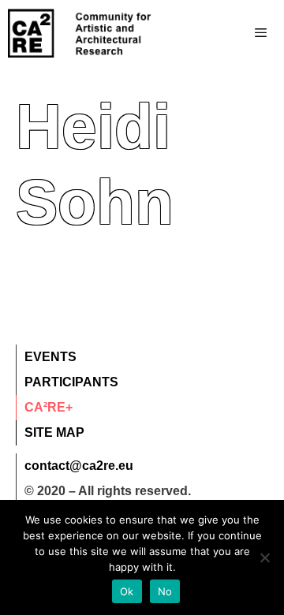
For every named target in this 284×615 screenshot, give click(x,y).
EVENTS (50, 356)
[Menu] (229, 33)
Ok (127, 591)
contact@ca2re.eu (78, 465)
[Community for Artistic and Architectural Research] (80, 33)
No (165, 591)
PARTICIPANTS (71, 382)
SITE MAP (54, 432)
